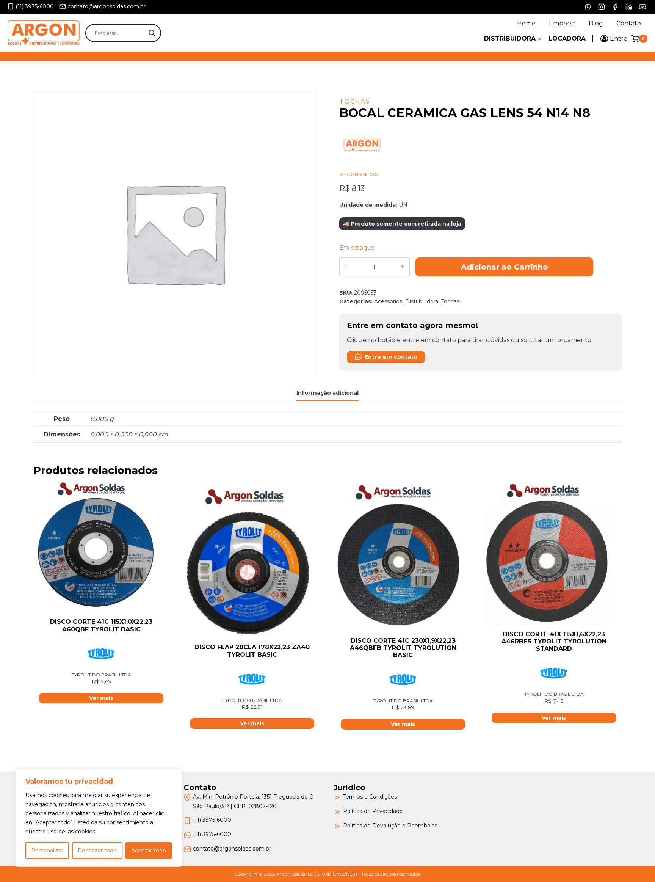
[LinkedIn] (629, 7)
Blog (596, 23)
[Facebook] (615, 7)
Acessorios (388, 301)
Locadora (567, 38)
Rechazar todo (97, 850)
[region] (98, 818)
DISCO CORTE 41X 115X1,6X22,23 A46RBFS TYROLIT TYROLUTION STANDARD (553, 641)
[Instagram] (601, 7)
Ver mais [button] (101, 698)
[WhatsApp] (588, 7)
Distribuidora (421, 301)
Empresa (562, 23)
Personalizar (47, 850)
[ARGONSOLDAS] (362, 167)
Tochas (354, 101)
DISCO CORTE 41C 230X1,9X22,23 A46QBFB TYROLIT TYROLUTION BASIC (403, 648)
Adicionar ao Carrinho (504, 267)
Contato (628, 23)
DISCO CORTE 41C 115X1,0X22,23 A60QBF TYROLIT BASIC (101, 625)
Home (526, 23)
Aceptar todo (148, 850)
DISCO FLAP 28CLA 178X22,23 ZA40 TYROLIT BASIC (252, 650)
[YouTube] (642, 7)
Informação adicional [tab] (327, 392)
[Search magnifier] (152, 33)
